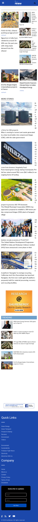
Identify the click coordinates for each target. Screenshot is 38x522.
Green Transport (6, 429)
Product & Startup (6, 432)
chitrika (22, 90)
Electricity (4, 453)
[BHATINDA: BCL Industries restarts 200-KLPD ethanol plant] (7, 352)
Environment (5, 437)
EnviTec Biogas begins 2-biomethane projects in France (9, 87)
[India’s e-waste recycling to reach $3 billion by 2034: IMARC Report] (7, 332)
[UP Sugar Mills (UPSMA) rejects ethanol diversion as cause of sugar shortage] (7, 342)
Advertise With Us (6, 456)
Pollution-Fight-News (8, 451)
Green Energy (5, 426)
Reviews (4, 434)
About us (4, 472)
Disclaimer (4, 483)
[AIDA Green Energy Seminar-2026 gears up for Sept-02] (7, 321)
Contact (3, 474)
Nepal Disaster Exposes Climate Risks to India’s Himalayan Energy (28, 85)
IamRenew (9, 520)
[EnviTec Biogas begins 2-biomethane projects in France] (7, 362)
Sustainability (5, 448)
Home (3, 469)
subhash (3, 35)
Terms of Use (5, 480)
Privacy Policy (5, 477)
